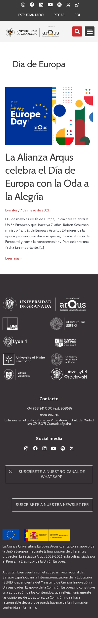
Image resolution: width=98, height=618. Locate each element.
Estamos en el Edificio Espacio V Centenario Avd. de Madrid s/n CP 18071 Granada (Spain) (49, 422)
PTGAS (59, 15)
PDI (77, 15)
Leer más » (13, 258)
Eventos (11, 210)
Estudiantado (31, 15)
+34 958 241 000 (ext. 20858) (49, 408)
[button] (89, 31)
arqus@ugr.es (49, 414)
